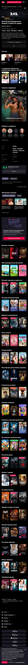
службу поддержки (20, 662)
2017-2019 (6, 28)
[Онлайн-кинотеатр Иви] (3, 2)
